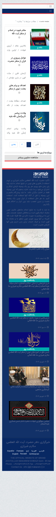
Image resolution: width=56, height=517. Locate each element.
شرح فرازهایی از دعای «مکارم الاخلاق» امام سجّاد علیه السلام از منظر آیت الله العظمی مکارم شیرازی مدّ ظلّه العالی (28, 286)
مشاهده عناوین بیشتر (28, 158)
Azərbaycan (34, 453)
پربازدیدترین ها (44, 153)
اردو (27, 450)
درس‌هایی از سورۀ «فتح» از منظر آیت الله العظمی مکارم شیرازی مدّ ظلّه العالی (29, 319)
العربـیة (33, 450)
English (15, 453)
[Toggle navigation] (50, 6)
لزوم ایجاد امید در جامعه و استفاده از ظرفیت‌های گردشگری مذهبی (29, 388)
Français (20, 450)
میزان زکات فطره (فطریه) (39, 249)
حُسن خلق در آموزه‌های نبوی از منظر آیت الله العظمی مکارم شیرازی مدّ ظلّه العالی (28, 354)
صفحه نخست (44, 21)
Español (10, 450)
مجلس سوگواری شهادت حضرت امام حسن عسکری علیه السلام (29, 423)
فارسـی (41, 450)
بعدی (13, 144)
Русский (23, 453)
